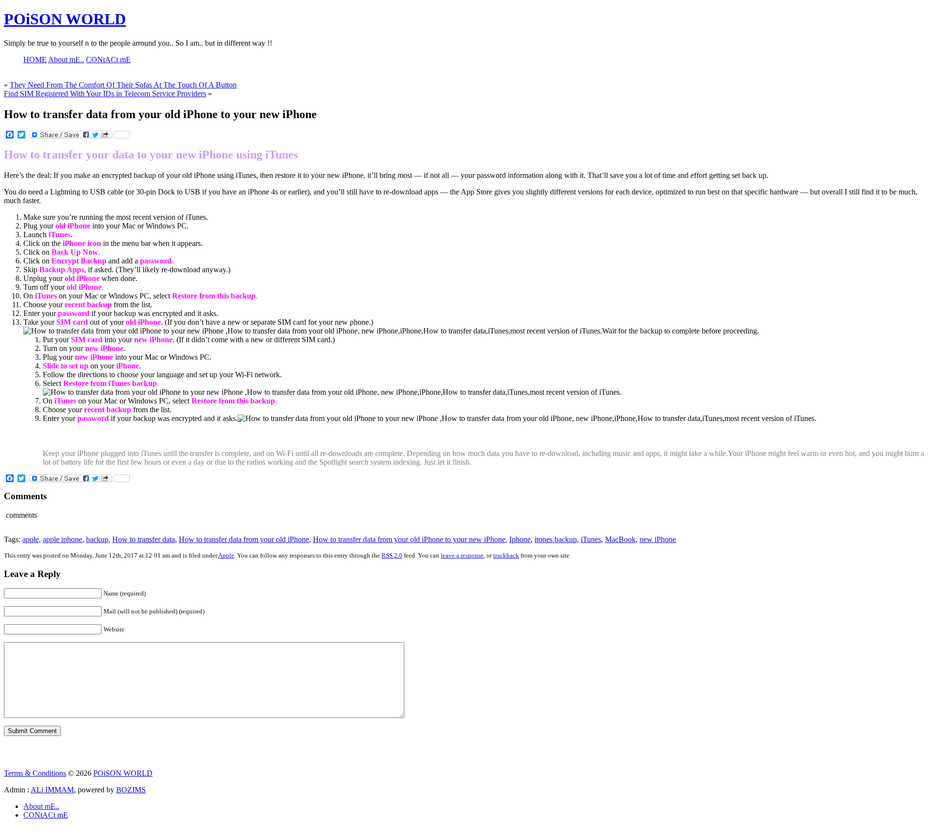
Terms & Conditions (35, 773)
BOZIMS (131, 790)
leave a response (462, 555)
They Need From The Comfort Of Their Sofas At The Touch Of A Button (123, 85)
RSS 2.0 (391, 555)
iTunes (591, 539)
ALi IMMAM (52, 790)
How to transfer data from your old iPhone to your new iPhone (409, 539)
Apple (226, 555)
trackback (506, 555)
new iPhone (657, 539)
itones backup (556, 539)
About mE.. (41, 806)
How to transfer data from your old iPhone (244, 539)
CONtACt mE (45, 815)
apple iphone (62, 539)
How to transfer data (143, 539)
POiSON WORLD (65, 19)
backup (97, 539)
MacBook (620, 539)
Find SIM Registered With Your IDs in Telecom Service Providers (105, 93)
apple (30, 539)
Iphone (520, 539)
